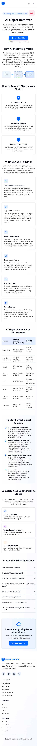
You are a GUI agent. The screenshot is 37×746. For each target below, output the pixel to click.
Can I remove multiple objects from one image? (16, 609)
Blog (3, 704)
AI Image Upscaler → (11, 514)
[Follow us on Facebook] (3, 674)
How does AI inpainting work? (12, 573)
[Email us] (14, 674)
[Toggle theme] (29, 3)
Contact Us (5, 731)
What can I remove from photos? (13, 578)
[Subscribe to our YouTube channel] (19, 674)
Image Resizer (6, 683)
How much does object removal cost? (15, 602)
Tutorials (4, 707)
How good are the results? (11, 591)
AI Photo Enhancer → (12, 546)
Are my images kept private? (12, 597)
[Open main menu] (33, 3)
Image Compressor (8, 692)
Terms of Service (7, 728)
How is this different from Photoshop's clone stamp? (18, 585)
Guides (4, 710)
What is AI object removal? (11, 568)
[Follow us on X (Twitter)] (9, 674)
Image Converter (7, 695)
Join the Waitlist (20, 38)
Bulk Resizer (5, 686)
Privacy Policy (6, 725)
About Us (4, 722)
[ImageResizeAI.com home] (3, 3)
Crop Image (5, 689)
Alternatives (5, 713)
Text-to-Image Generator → (14, 530)
